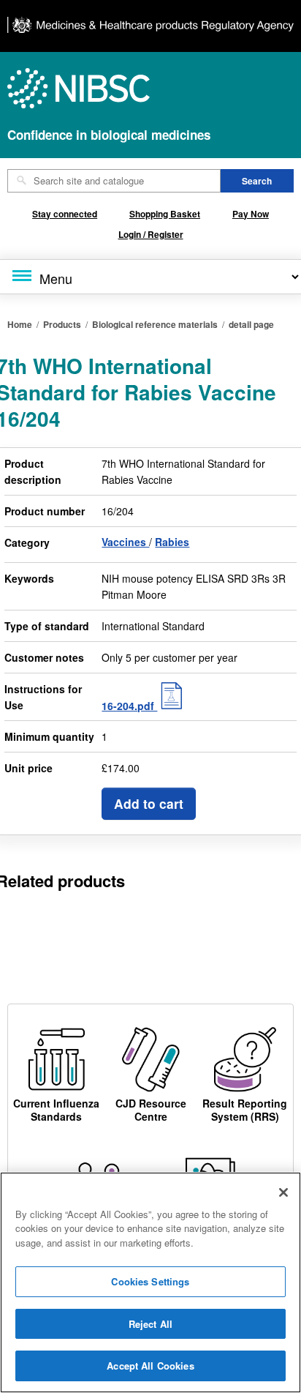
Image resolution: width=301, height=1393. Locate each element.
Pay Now (250, 213)
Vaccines (125, 541)
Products (62, 324)
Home (19, 324)
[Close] (283, 1192)
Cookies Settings (150, 1281)
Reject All (150, 1324)
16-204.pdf (129, 705)
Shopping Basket (164, 213)
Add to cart (148, 803)
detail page (251, 324)
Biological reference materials (155, 324)
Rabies (172, 541)
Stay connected (64, 213)
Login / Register (150, 234)
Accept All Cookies (150, 1366)
